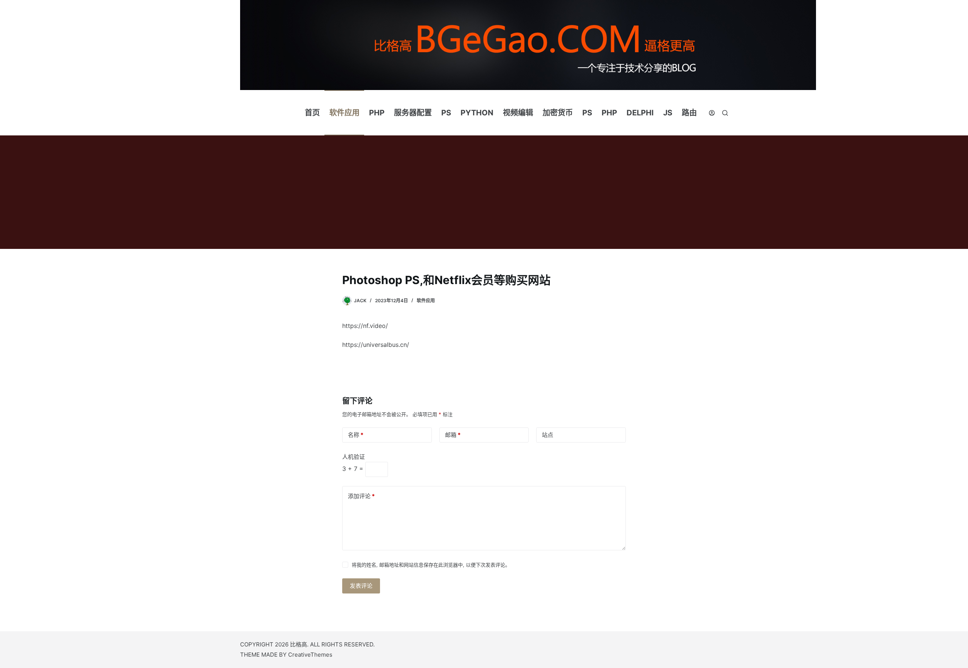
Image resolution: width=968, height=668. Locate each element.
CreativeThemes (310, 654)
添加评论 (361, 496)
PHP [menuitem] (377, 112)
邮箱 (453, 434)
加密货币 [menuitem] (558, 112)
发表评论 (361, 585)
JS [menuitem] (667, 112)
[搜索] (725, 113)
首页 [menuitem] (312, 112)
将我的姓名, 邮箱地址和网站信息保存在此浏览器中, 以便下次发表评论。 (431, 565)
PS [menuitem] (446, 112)
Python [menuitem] (477, 112)
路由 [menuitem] (689, 112)
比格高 (298, 644)
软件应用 (426, 300)
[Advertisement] (484, 192)
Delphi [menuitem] (640, 112)
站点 (547, 434)
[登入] (712, 113)
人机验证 (353, 456)
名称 (355, 434)
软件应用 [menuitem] (344, 112)
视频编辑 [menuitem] (518, 112)
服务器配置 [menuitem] (413, 112)
